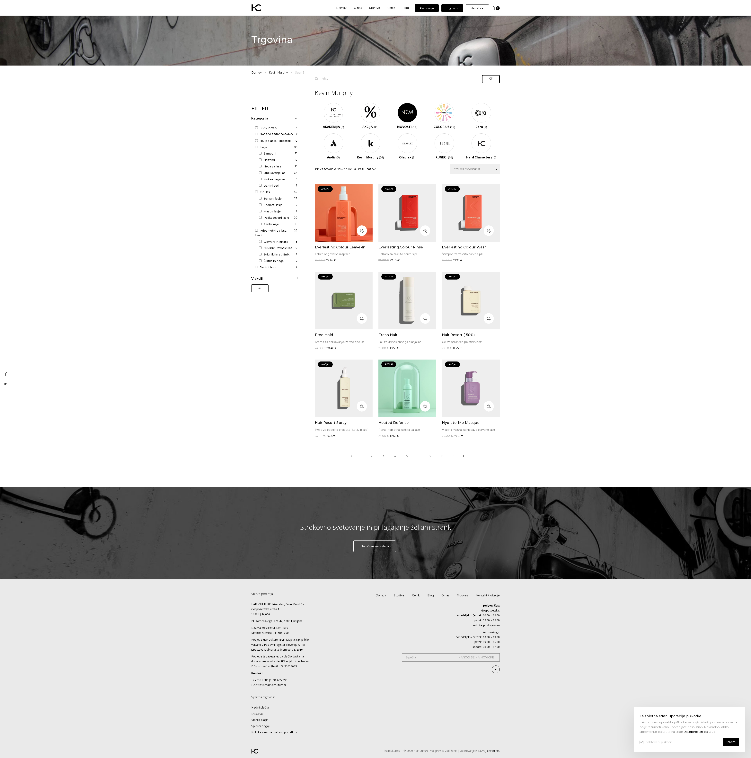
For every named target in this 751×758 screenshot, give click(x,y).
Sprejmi (731, 742)
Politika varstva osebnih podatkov (274, 732)
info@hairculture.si (274, 685)
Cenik (416, 595)
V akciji (257, 279)
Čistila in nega (274, 261)
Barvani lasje (273, 198)
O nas (445, 595)
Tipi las (265, 192)
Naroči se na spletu (374, 546)
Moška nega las (274, 179)
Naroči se (477, 8)
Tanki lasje (271, 224)
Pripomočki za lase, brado (271, 233)
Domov (256, 72)
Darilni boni (268, 267)
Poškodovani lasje (276, 217)
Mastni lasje (272, 211)
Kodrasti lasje (273, 205)
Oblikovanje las (274, 173)
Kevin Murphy (278, 72)
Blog (430, 595)
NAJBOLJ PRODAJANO (276, 134)
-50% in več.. (268, 128)
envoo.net (493, 751)
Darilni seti (271, 185)
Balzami (269, 160)
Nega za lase (272, 166)
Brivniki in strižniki (277, 254)
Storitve (399, 595)
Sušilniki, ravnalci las (278, 248)
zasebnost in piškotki (699, 732)
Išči (259, 288)
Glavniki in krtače (276, 242)
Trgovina (463, 595)
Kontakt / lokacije (488, 595)
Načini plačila (260, 707)
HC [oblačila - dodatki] (275, 141)
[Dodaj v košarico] (362, 230)
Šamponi (270, 153)
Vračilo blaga (259, 720)
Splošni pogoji (260, 726)
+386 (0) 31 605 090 (274, 680)
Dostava (257, 714)
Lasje (263, 147)
